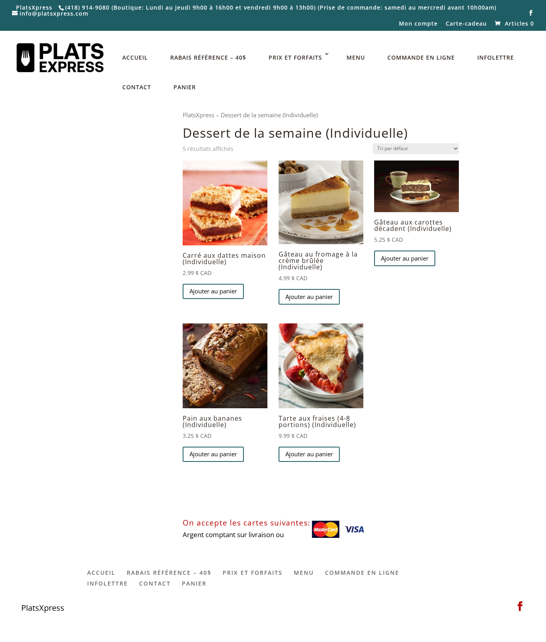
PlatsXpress (198, 115)
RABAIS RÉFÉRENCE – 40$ (208, 57)
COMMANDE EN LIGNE (421, 57)
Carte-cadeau (466, 24)
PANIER (184, 87)
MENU (356, 57)
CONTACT (136, 87)
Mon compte (418, 24)
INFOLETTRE (495, 57)
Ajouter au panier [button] (213, 291)
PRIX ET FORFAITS (295, 57)
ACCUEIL (135, 57)
